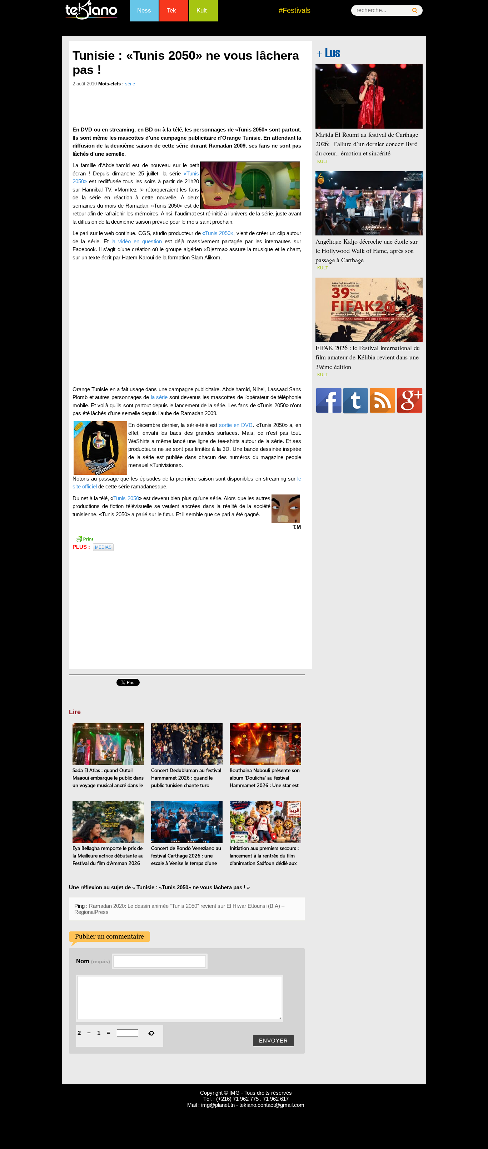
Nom (93, 961)
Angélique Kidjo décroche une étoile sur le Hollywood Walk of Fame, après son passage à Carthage (366, 250)
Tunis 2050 (126, 498)
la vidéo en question (136, 241)
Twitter (355, 400)
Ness (144, 10)
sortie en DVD (236, 425)
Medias (103, 547)
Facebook (328, 400)
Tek (171, 10)
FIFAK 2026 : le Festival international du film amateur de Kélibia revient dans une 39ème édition (367, 356)
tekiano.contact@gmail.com (271, 1105)
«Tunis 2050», (218, 233)
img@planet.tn (218, 1105)
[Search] (414, 10)
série (130, 83)
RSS (382, 400)
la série (159, 397)
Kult (201, 10)
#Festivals (294, 10)
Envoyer (273, 1041)
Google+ (410, 400)
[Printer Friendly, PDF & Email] (84, 538)
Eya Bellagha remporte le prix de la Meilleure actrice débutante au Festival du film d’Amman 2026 (108, 855)
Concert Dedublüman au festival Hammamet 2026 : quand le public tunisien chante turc (186, 778)
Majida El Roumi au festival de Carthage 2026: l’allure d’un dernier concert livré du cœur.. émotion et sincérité (366, 143)
